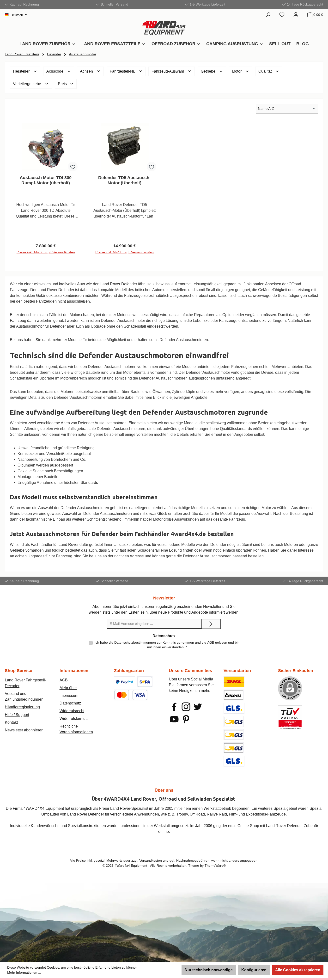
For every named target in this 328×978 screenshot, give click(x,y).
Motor (237, 71)
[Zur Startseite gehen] (164, 28)
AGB (210, 642)
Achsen (87, 71)
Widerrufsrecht (72, 711)
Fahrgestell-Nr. (123, 71)
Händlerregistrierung (22, 707)
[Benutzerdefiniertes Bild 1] (124, 681)
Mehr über (68, 688)
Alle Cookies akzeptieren (297, 970)
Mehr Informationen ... (24, 972)
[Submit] (211, 624)
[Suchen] (268, 14)
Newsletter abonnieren (24, 730)
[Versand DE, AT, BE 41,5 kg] (234, 747)
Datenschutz (70, 703)
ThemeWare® (215, 865)
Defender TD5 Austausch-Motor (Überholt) (124, 180)
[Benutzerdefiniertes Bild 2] (144, 681)
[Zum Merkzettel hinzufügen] (73, 166)
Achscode (55, 71)
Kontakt (11, 722)
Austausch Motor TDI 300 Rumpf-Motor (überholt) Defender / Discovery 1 (46, 180)
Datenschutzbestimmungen (135, 642)
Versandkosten (150, 860)
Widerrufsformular (75, 718)
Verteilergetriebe (27, 84)
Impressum (69, 695)
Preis (63, 84)
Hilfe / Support (17, 715)
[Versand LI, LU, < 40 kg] (234, 734)
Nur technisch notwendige (209, 970)
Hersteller (21, 71)
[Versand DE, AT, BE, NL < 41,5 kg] (234, 721)
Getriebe (208, 71)
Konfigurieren (254, 970)
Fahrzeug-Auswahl (168, 71)
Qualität (265, 71)
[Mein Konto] (296, 14)
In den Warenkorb (46, 254)
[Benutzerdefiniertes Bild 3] (130, 695)
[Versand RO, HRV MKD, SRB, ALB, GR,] (234, 761)
